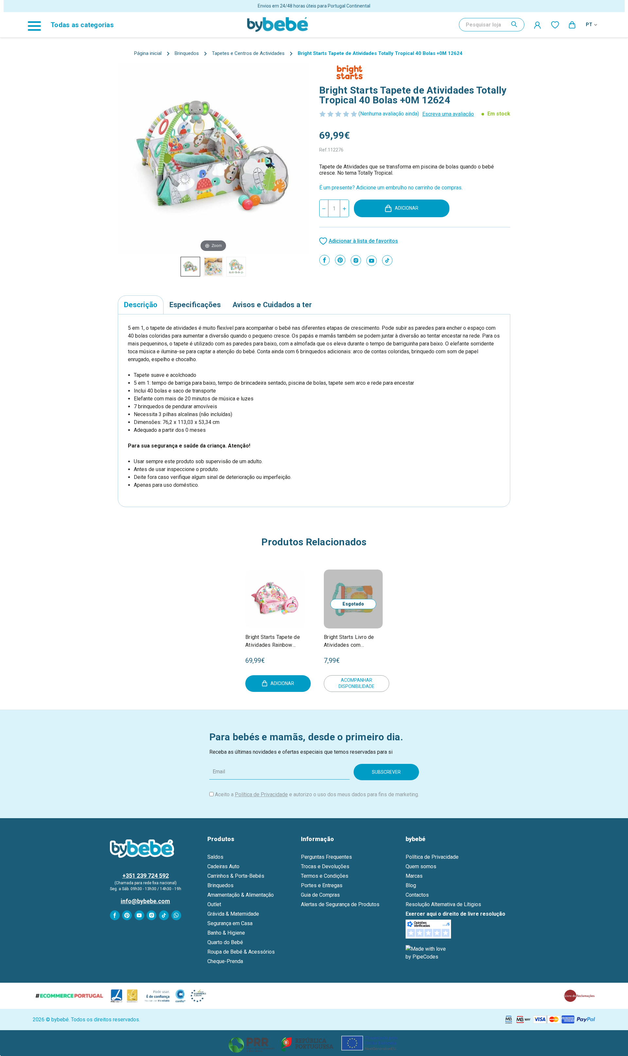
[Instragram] (356, 260)
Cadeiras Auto (223, 866)
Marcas (414, 876)
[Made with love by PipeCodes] (427, 953)
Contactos (417, 895)
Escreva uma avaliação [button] (448, 114)
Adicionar (406, 208)
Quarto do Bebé (225, 942)
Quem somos (421, 866)
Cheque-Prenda (225, 961)
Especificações (195, 304)
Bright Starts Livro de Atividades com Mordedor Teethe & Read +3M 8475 (349, 641)
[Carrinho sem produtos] (572, 24)
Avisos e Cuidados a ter (272, 304)
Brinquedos (220, 885)
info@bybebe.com (145, 901)
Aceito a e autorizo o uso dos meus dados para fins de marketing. (317, 794)
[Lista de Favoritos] (555, 24)
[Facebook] (324, 260)
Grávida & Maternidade (233, 914)
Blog (411, 885)
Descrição (140, 304)
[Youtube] (371, 261)
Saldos (215, 857)
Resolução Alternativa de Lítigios (443, 904)
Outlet (214, 904)
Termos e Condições (324, 876)
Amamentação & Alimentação (240, 895)
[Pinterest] (340, 260)
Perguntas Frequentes (326, 857)
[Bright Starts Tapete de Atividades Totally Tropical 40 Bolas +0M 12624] (213, 266)
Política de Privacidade (261, 794)
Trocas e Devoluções (325, 866)
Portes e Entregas (321, 885)
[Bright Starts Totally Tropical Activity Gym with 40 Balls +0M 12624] (190, 266)
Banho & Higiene (226, 933)
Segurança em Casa (230, 923)
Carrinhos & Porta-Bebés (235, 876)
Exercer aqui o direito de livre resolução (455, 914)
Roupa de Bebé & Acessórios (241, 952)
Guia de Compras (320, 895)
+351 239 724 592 (145, 875)
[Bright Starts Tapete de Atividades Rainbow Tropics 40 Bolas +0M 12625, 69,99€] (274, 599)
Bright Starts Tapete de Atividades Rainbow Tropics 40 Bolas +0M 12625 (272, 641)
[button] (314, 1043)
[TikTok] (387, 260)
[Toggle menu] (37, 25)
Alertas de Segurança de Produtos (340, 904)
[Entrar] (537, 24)
